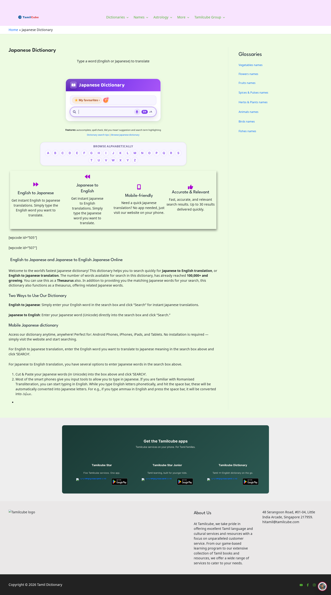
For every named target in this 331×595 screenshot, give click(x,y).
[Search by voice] (137, 112)
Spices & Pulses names (253, 92)
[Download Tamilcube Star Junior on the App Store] (157, 481)
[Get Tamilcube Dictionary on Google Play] (251, 482)
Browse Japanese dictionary (125, 134)
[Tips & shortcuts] (105, 100)
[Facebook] (307, 585)
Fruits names (247, 83)
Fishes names (247, 131)
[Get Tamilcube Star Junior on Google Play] (185, 482)
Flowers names (248, 74)
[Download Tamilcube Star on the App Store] (92, 481)
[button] (126, 17)
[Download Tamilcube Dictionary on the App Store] (223, 481)
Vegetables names (251, 65)
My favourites (87, 100)
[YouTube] (301, 585)
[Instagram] (314, 585)
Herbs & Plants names (253, 102)
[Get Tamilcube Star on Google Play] (120, 482)
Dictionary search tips (98, 134)
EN (144, 111)
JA (150, 111)
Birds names (247, 121)
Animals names (248, 112)
